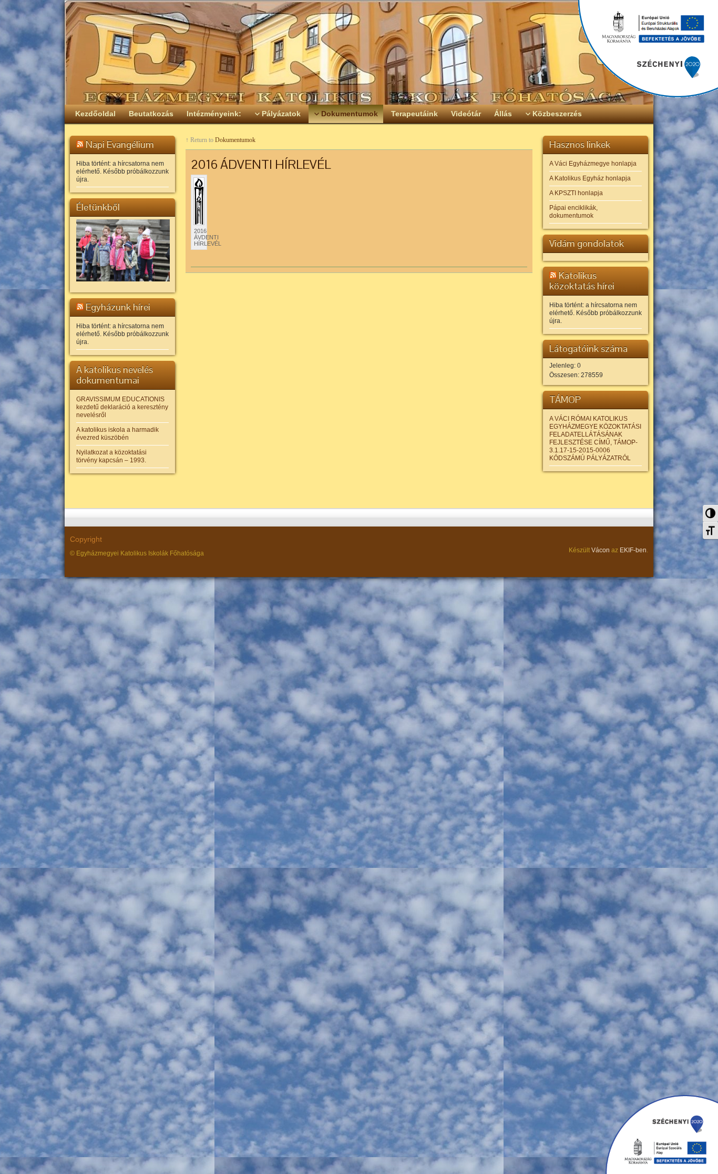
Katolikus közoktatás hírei (581, 280)
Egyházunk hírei (118, 307)
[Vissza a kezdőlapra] (359, 53)
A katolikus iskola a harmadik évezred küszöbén (117, 433)
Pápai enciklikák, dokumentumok (573, 211)
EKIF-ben (633, 550)
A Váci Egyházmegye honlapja (593, 163)
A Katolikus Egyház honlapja (590, 178)
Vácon (600, 550)
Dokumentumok (235, 140)
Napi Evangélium (120, 144)
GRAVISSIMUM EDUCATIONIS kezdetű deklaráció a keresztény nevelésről (122, 407)
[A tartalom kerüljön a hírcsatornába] (80, 144)
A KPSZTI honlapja (576, 193)
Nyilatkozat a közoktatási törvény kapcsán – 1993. (111, 456)
